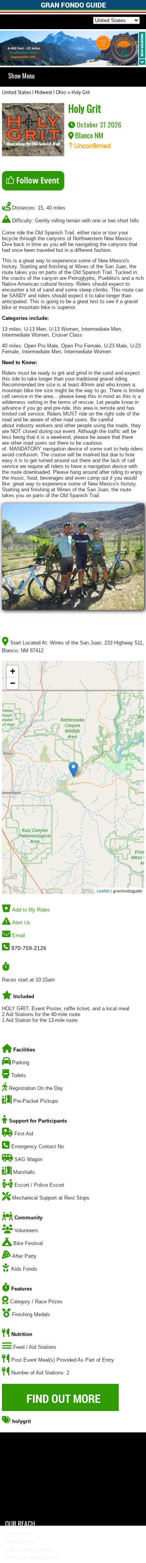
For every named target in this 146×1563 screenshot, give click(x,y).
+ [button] (12, 671)
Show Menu (21, 75)
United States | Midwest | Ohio (34, 93)
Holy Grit (81, 93)
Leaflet (103, 890)
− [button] (12, 683)
